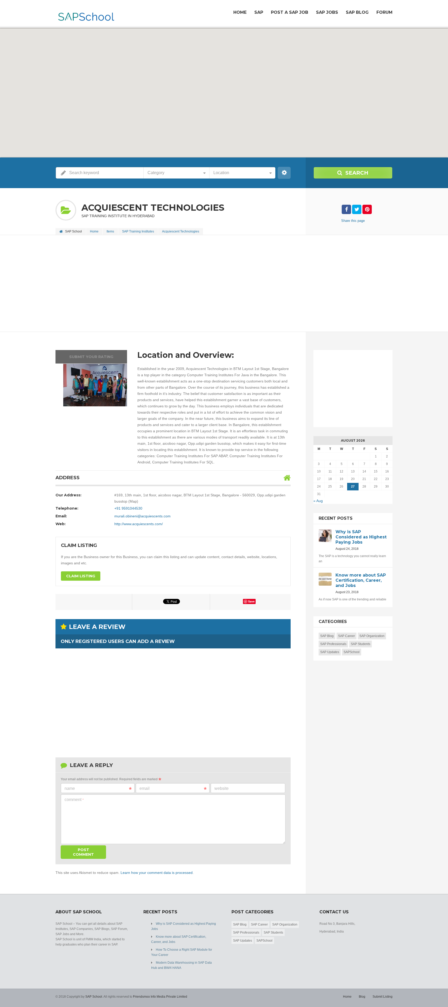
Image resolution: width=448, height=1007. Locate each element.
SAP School (93, 996)
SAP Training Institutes (138, 231)
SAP (258, 12)
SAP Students (360, 644)
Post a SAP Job (289, 12)
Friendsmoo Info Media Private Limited (160, 996)
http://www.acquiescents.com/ (138, 524)
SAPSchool (352, 652)
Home (240, 12)
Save (251, 601)
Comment (74, 799)
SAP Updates (329, 652)
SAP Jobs (327, 12)
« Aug (318, 501)
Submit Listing (383, 996)
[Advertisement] (211, 284)
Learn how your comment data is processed (157, 873)
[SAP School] (85, 13)
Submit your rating (91, 356)
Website (221, 788)
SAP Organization (371, 636)
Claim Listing (80, 576)
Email (144, 788)
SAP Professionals (333, 644)
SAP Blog (357, 12)
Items (110, 231)
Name (70, 788)
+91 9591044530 (128, 508)
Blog (362, 996)
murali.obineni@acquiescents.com (142, 516)
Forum (384, 12)
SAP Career (346, 636)
